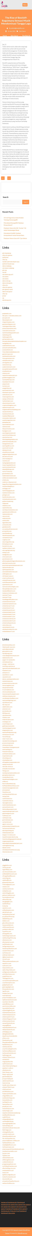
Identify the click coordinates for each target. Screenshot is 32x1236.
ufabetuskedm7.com (8, 616)
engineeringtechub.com (9, 454)
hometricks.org (7, 546)
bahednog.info (6, 335)
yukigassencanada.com (9, 972)
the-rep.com (6, 704)
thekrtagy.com (6, 1130)
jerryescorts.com (7, 456)
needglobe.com (7, 554)
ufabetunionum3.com (8, 1012)
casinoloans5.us (7, 798)
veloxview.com (6, 625)
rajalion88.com (6, 880)
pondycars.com (7, 1106)
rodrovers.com (6, 965)
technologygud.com (8, 490)
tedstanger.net (6, 1055)
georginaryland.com (8, 775)
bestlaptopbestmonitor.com (11, 773)
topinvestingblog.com (9, 700)
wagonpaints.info (7, 1061)
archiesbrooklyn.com (8, 753)
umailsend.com (6, 371)
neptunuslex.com (7, 657)
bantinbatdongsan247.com (10, 332)
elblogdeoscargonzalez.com (11, 762)
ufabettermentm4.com (9, 603)
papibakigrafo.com (8, 813)
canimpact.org (6, 817)
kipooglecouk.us (7, 803)
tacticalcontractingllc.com (10, 586)
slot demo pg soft (7, 274)
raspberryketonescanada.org (11, 1113)
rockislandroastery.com (9, 1166)
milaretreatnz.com (8, 719)
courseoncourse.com (8, 330)
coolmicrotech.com (8, 1134)
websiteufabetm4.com (9, 1027)
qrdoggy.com (6, 488)
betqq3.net (5, 796)
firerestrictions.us (7, 751)
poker (4, 296)
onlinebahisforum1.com (9, 874)
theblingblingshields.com (10, 439)
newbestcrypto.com (8, 392)
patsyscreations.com (8, 895)
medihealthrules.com (8, 1115)
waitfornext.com (7, 1063)
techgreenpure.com (8, 946)
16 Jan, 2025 (11, 31)
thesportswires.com (8, 429)
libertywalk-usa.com (8, 647)
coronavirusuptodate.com (10, 980)
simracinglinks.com (8, 685)
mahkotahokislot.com (9, 475)
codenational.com (7, 1162)
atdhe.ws (5, 781)
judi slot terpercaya (8, 264)
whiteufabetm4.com (8, 1029)
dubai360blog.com (8, 469)
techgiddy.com (6, 343)
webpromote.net (7, 764)
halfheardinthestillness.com (10, 785)
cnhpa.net (5, 503)
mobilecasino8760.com (9, 794)
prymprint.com (6, 531)
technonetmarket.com (9, 1053)
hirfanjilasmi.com (7, 544)
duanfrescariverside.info (9, 1036)
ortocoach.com (7, 557)
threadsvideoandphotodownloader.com (14, 341)
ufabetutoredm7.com (8, 621)
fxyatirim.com (6, 931)
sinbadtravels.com (8, 360)
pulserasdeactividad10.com (10, 826)
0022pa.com (6, 713)
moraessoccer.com (8, 734)
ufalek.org (5, 480)
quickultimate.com (8, 567)
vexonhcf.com (6, 677)
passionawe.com (7, 559)
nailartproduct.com (8, 955)
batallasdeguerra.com (9, 728)
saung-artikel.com (7, 399)
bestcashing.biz (7, 749)
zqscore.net (6, 516)
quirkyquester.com (8, 569)
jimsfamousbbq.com (8, 645)
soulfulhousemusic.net (9, 582)
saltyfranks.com (7, 707)
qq (3, 298)
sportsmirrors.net (7, 448)
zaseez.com (6, 886)
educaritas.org (6, 899)
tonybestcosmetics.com (9, 1151)
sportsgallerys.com (8, 446)
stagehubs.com (7, 865)
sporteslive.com (7, 437)
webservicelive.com (8, 1183)
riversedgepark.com (8, 884)
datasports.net (6, 450)
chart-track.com (7, 739)
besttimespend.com (8, 535)
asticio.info (5, 520)
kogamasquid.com (8, 841)
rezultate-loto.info (8, 1002)
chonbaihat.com (7, 760)
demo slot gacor (7, 291)
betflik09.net (6, 903)
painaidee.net (6, 422)
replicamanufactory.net (9, 999)
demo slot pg (6, 281)
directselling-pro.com (9, 1168)
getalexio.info (6, 527)
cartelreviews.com (8, 950)
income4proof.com (8, 897)
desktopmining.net (8, 830)
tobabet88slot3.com (8, 591)
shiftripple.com (7, 574)
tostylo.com (6, 386)
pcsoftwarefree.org (8, 916)
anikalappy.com (7, 1031)
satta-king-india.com (8, 970)
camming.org (6, 878)
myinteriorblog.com (8, 1098)
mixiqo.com (6, 552)
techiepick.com (7, 1102)
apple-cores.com (7, 824)
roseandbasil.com (7, 777)
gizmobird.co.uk (7, 651)
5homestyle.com (7, 852)
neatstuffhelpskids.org (9, 732)
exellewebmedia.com (8, 356)
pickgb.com (6, 495)
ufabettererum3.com (8, 601)
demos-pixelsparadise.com (10, 679)
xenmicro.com (6, 908)
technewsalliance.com (9, 1051)
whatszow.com (7, 940)
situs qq (4, 259)
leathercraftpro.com (8, 548)
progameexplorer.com (9, 1164)
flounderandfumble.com (9, 1042)
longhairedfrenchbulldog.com (11, 409)
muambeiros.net (7, 756)
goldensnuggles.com (8, 377)
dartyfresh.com (7, 912)
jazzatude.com (6, 711)
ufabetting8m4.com (8, 1010)
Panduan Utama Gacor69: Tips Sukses (15, 238)
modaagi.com (6, 721)
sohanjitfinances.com (8, 580)
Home (5, 36)
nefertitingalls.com (8, 893)
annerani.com (6, 709)
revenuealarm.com (8, 1170)
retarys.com (6, 373)
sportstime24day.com (9, 435)
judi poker (5, 257)
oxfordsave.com (7, 394)
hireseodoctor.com (8, 989)
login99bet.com (7, 869)
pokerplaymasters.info (9, 328)
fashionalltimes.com (8, 1142)
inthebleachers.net (8, 832)
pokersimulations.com (9, 997)
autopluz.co (6, 672)
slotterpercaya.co (7, 576)
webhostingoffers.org (9, 938)
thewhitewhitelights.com (9, 779)
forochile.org (6, 736)
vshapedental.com (7, 1119)
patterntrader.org (7, 501)
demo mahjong (6, 266)
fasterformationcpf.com (9, 375)
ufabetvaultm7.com (8, 1017)
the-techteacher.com (8, 1138)
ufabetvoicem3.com (8, 1021)
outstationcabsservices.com (11, 1128)
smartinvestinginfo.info (9, 1049)
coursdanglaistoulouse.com (10, 655)
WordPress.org (22, 1233)
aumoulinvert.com (7, 807)
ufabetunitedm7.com (8, 614)
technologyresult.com (9, 935)
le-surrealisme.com (8, 689)
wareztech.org (6, 365)
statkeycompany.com (8, 696)
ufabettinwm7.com (8, 608)
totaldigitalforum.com (9, 1145)
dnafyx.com (6, 921)
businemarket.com (8, 414)
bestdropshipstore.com (9, 948)
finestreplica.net (7, 1040)
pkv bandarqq (6, 253)
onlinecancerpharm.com (9, 478)
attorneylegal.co (7, 458)
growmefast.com (7, 473)
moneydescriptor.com (9, 418)
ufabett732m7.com (8, 1087)
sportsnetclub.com (8, 390)
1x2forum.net (6, 867)
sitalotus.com (6, 505)
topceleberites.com (8, 1008)
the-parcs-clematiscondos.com (11, 315)
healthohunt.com (7, 1044)
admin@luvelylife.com (17, 28)
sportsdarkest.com (8, 424)
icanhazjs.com (6, 815)
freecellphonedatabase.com (10, 352)
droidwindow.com (7, 1091)
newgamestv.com (7, 443)
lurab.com (5, 1172)
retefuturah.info (7, 1046)
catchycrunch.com (8, 889)
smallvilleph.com (7, 724)
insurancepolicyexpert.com (10, 694)
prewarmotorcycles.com (9, 683)
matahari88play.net (8, 416)
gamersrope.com (7, 354)
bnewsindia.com (7, 1100)
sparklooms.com (7, 584)
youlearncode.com (8, 929)
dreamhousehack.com (9, 1136)
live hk (4, 272)
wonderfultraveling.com (9, 741)
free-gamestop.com (8, 358)
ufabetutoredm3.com (8, 618)
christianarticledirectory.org (11, 849)
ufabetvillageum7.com (9, 1019)
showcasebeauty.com (8, 692)
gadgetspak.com (7, 985)
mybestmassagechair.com (10, 788)
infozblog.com (6, 758)
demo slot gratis (7, 283)
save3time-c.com (7, 675)
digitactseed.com (7, 957)
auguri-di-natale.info (8, 660)
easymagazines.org (8, 542)
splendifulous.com (7, 1004)
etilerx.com (5, 1038)
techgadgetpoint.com (9, 463)
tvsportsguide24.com (8, 465)
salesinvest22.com (8, 1081)
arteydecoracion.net (8, 768)
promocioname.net (8, 743)
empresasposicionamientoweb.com (13, 1149)
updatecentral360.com (9, 512)
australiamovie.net (8, 649)
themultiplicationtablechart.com (12, 843)
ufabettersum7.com (8, 606)
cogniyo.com (6, 539)
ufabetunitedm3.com (8, 612)
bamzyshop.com (7, 1104)
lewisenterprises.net (8, 914)
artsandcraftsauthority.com (10, 1181)
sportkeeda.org (7, 533)
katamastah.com (7, 514)
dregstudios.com (7, 730)
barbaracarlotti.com (8, 828)
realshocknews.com (8, 493)
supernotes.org (7, 507)
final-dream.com (7, 1072)
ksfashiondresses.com (9, 499)
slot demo (5, 276)
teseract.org (6, 1083)
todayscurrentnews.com (9, 593)
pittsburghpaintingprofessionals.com (13, 561)
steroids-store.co (7, 766)
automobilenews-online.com (11, 1140)
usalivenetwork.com (8, 345)
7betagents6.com (7, 978)
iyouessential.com (7, 925)
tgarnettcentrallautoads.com (11, 668)
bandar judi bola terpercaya (10, 261)
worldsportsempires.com (10, 510)
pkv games (11, 1204)
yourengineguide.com (8, 1123)
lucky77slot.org (7, 471)
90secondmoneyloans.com (10, 961)
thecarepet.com (7, 320)
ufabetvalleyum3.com (9, 623)
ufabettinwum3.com (8, 610)
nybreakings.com (7, 1125)
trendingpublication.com (9, 599)
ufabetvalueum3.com (8, 1014)
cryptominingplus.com (9, 405)
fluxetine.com (6, 792)
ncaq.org (5, 906)
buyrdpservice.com (8, 382)
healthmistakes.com (8, 497)
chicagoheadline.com (8, 876)
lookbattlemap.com (8, 379)
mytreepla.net (6, 995)
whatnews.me (6, 1070)
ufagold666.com (7, 1096)
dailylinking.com (7, 918)
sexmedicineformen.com (9, 571)
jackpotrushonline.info (9, 347)
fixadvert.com (6, 670)
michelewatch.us (7, 662)
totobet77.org (6, 597)
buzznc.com (6, 1153)
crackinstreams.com (8, 982)
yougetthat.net (6, 388)
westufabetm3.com (8, 627)
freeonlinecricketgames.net (10, 747)
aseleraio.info (6, 518)
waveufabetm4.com (8, 1023)
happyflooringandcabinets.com (11, 484)
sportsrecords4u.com (8, 1006)
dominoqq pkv (6, 300)
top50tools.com (7, 702)
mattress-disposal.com (9, 482)
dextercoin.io (6, 847)
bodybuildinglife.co (8, 486)
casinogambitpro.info (9, 326)
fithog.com (5, 771)
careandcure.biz (7, 537)
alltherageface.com (8, 1160)
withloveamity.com (8, 927)
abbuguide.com (7, 933)
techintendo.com (7, 944)
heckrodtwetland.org (8, 783)
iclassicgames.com (8, 397)
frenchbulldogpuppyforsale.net (11, 839)
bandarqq (4, 1202)
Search (5, 197)
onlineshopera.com (8, 910)
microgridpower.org (8, 550)
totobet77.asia (6, 595)
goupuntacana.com (8, 882)
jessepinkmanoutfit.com (9, 369)
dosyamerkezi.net (7, 687)
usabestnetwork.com (8, 367)
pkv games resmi (7, 289)
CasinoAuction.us (7, 800)
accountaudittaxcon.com (10, 529)
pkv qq (4, 270)
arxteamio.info (6, 525)
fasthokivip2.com (7, 401)
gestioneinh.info (7, 1076)
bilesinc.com (6, 717)
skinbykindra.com (7, 1157)
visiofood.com (6, 1089)
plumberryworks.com (9, 563)
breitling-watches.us (8, 666)
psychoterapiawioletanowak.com (12, 565)
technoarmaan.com (8, 1147)
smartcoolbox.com (8, 578)
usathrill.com (6, 1117)
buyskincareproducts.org (10, 837)
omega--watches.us (8, 664)
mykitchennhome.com (9, 805)
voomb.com (6, 461)
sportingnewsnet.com (9, 433)
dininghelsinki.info (7, 1034)
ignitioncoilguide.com (9, 1174)
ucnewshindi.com (7, 350)
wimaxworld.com (7, 745)
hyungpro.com (6, 431)
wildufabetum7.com (8, 631)
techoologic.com (7, 1110)
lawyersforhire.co (7, 411)
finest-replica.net (7, 1074)
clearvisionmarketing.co (9, 1066)
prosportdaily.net (7, 1078)
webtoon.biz (6, 426)
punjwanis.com (6, 313)
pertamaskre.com (7, 339)
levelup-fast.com (7, 993)
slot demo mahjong (8, 268)
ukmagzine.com (7, 362)
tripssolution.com (7, 967)
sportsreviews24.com (9, 467)
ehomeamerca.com (8, 942)
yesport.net (5, 384)
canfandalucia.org (7, 1121)
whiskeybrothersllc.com (9, 629)
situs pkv (5, 285)
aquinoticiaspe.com (8, 407)
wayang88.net (6, 1025)
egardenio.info (6, 522)
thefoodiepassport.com (9, 809)
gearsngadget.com (8, 987)
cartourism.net (6, 822)
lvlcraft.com (6, 959)
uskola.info (5, 1059)
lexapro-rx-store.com (8, 835)
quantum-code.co (7, 1068)
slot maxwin (19, 1206)
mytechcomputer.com (9, 1177)
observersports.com (8, 403)
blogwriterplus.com (8, 322)
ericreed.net (6, 790)
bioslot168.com (7, 1179)
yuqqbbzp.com (7, 976)
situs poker (11, 1213)
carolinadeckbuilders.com (10, 698)
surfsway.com (6, 953)
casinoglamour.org (8, 845)
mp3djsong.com (7, 653)
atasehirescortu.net (8, 452)
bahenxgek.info (7, 337)
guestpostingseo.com (8, 324)
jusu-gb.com (6, 318)
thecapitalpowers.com (9, 589)
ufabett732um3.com (8, 1057)
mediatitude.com (7, 681)
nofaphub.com (6, 891)
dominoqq (21, 1202)
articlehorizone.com (8, 974)
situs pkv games (7, 255)
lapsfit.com (5, 991)
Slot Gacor (22, 31)
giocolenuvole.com (8, 923)
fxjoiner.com (6, 1155)
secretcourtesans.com (9, 871)
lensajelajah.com (7, 901)
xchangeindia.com (7, 1132)
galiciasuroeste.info (8, 726)
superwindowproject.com (10, 811)
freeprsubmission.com (9, 1093)
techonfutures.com (8, 1108)
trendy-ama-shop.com (9, 1085)
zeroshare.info (6, 715)
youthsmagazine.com (8, 420)
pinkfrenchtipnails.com (9, 441)
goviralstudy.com (7, 820)
